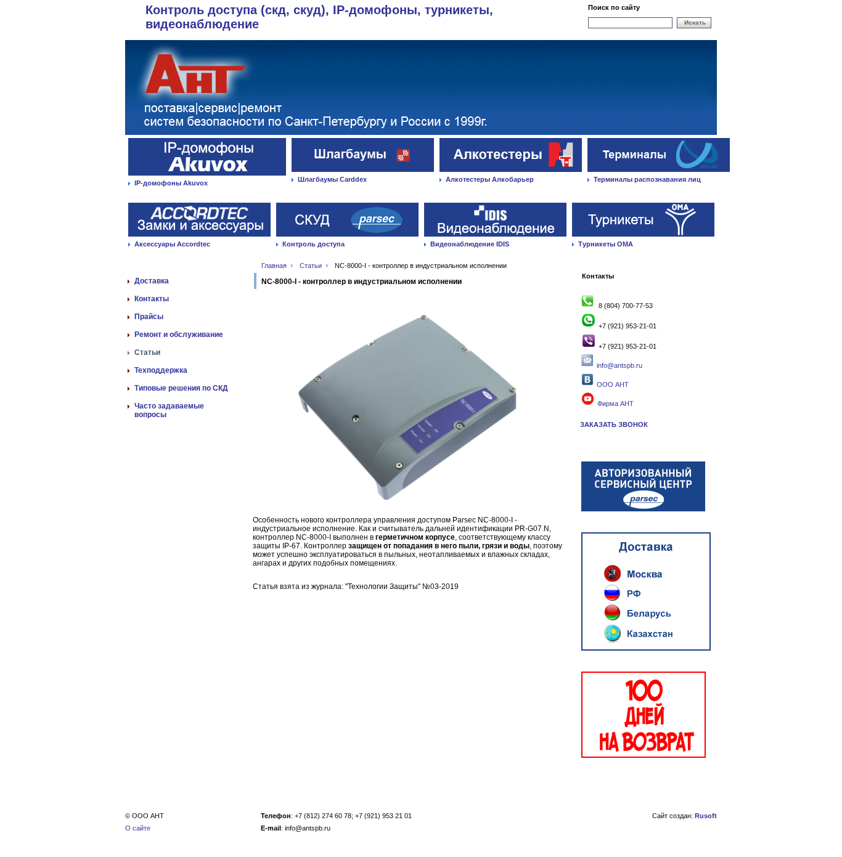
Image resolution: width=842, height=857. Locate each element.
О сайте (137, 828)
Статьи (311, 265)
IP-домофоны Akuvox (171, 183)
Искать (695, 22)
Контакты (151, 298)
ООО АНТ (612, 384)
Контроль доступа (313, 244)
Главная (274, 265)
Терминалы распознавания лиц (647, 179)
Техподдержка (160, 370)
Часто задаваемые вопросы (169, 410)
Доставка (151, 281)
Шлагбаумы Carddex (332, 179)
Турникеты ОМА (605, 244)
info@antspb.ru (619, 365)
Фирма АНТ (614, 403)
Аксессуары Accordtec (172, 244)
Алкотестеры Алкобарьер (490, 179)
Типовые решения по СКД (181, 388)
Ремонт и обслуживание (178, 334)
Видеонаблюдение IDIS (469, 244)
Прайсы (148, 316)
